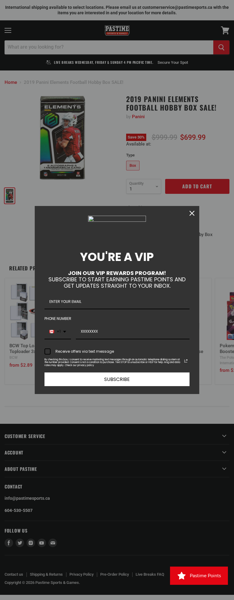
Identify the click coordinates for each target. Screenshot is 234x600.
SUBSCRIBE (117, 379)
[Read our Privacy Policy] (186, 361)
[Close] (192, 213)
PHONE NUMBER (57, 318)
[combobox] (57, 331)
